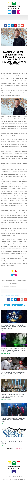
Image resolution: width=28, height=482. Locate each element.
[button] (14, 17)
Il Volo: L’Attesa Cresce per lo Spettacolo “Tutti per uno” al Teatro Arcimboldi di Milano (13, 419)
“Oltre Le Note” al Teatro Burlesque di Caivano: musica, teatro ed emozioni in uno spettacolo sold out (13, 326)
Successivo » (19, 448)
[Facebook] (14, 291)
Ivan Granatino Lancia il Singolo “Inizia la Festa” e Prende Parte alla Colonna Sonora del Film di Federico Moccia (13, 350)
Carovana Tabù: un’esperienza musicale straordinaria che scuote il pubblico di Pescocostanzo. (12, 396)
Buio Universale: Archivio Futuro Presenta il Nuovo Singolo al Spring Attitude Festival (13, 373)
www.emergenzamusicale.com (9, 286)
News (14, 70)
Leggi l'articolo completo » (6, 329)
